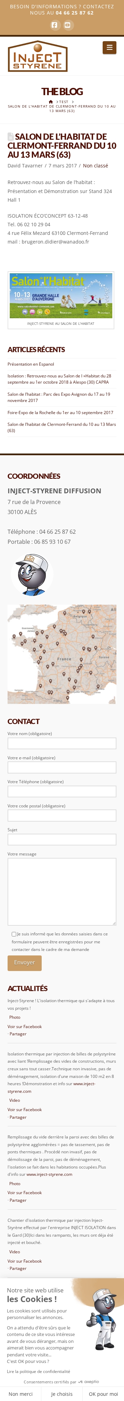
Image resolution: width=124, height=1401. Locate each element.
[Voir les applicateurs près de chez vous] (62, 654)
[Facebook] (55, 25)
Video (14, 1100)
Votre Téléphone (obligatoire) (36, 782)
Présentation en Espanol (31, 364)
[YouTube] (68, 25)
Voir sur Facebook (25, 1026)
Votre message (22, 854)
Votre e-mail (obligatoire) (31, 758)
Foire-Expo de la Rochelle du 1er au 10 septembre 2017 (60, 412)
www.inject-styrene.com (49, 1174)
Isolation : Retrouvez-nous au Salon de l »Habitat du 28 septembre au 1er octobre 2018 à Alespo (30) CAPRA (59, 379)
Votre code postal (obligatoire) (36, 806)
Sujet (12, 830)
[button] (110, 47)
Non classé (95, 165)
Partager (18, 1034)
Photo (14, 1017)
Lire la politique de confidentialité (38, 1371)
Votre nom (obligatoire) (30, 733)
